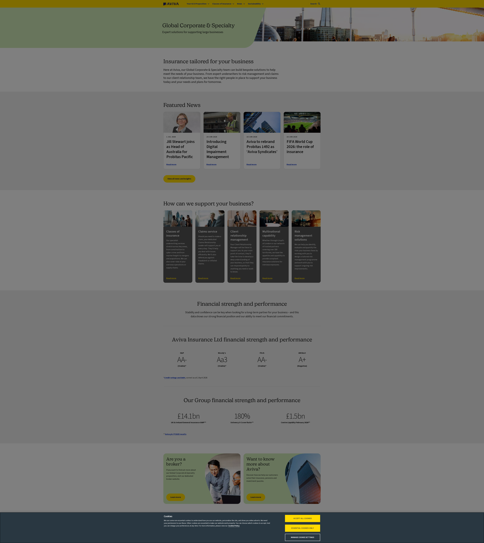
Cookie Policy (233, 526)
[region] (242, 527)
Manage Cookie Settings (302, 537)
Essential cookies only (302, 528)
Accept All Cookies (302, 518)
